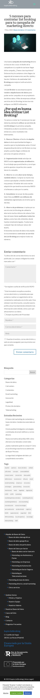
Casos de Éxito (11, 613)
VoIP (16, 520)
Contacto (9, 620)
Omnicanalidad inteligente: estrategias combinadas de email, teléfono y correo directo (20, 432)
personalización (9, 509)
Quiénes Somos (11, 595)
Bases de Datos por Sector (18, 548)
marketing (18, 494)
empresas (19, 483)
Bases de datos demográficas (19, 537)
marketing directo (28, 498)
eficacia (25, 479)
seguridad (23, 513)
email (31, 479)
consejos (15, 471)
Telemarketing (11, 410)
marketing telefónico (11, 502)
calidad (31, 468)
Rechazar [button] (28, 693)
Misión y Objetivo (15, 598)
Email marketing (11, 394)
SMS (29, 513)
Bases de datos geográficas (19, 541)
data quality (27, 475)
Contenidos (10, 390)
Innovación (10, 398)
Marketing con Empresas (21, 562)
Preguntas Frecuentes (13, 624)
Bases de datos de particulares (20, 545)
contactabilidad (24, 471)
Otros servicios (14, 587)
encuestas (27, 483)
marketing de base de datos (12, 498)
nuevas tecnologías (20, 505)
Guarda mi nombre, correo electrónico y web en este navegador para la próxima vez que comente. (20, 342)
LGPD (6, 494)
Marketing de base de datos (19, 580)
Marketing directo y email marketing (22, 584)
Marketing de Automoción (21, 566)
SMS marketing (9, 517)
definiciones (8, 479)
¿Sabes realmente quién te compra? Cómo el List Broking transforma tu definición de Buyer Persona (21, 448)
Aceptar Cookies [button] (16, 693)
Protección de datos (13, 406)
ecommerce (17, 479)
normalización (9, 505)
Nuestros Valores (15, 605)
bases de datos (22, 468)
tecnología (30, 517)
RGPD (6, 513)
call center (8, 471)
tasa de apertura (20, 517)
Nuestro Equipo (14, 602)
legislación (29, 490)
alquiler (7, 468)
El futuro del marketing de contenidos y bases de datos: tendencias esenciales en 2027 (20, 422)
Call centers (10, 386)
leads (15, 490)
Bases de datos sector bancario (23, 551)
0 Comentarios (30, 30)
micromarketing (23, 502)
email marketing (9, 483)
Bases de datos (19, 30)
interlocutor (8, 490)
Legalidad (9, 402)
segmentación (14, 513)
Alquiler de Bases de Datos (15, 534)
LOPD (11, 494)
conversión (18, 475)
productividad (20, 509)
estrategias (8, 486)
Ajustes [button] (5, 693)
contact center (9, 475)
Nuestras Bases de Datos (15, 609)
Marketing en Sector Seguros (22, 569)
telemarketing (9, 520)
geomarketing (17, 486)
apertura (13, 468)
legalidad (21, 490)
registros (28, 509)
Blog (7, 617)
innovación (26, 486)
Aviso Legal (29, 679)
